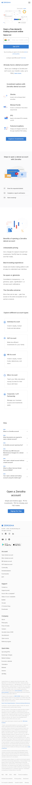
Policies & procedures (7, 778)
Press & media (5, 625)
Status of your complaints (8, 596)
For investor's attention (7, 782)
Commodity (5, 567)
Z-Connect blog (6, 606)
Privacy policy (17, 778)
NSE (3, 774)
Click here (23, 57)
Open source (5, 638)
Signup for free (16, 511)
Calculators (5, 664)
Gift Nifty (4, 673)
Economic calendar (7, 661)
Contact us (4, 587)
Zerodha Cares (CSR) (7, 632)
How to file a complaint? (8, 593)
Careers (4, 629)
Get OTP (16, 47)
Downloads (5, 609)
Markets (4, 667)
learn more (17, 73)
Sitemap (27, 782)
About (3, 619)
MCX (10, 774)
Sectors (4, 670)
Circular (4, 603)
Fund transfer (5, 574)
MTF (3, 577)
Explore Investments (16, 139)
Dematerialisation (6, 570)
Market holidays (6, 658)
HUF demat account (7, 564)
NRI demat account (7, 561)
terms (25, 52)
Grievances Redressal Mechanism (23, 703)
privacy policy (16, 53)
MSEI (15, 774)
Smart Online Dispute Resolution (8, 703)
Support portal (5, 590)
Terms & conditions (23, 774)
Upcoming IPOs (6, 651)
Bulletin (3, 599)
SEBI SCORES (17, 696)
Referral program (6, 641)
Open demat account (7, 555)
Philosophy (5, 622)
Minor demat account (7, 558)
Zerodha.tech (5, 635)
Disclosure (25, 778)
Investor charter (19, 782)
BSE (6, 774)
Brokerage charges (7, 655)
